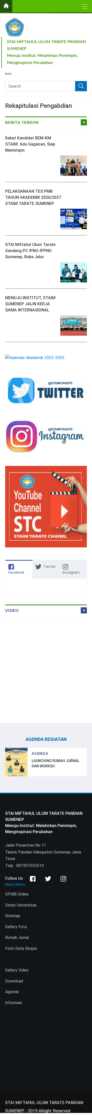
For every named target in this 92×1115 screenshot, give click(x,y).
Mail (8, 74)
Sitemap (12, 915)
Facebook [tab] (16, 572)
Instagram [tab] (71, 572)
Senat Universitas (21, 905)
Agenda (12, 991)
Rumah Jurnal (17, 937)
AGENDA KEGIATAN (46, 739)
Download (14, 981)
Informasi (13, 1002)
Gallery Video (17, 970)
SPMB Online (17, 894)
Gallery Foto (16, 926)
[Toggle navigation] (85, 7)
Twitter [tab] (49, 567)
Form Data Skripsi (21, 948)
